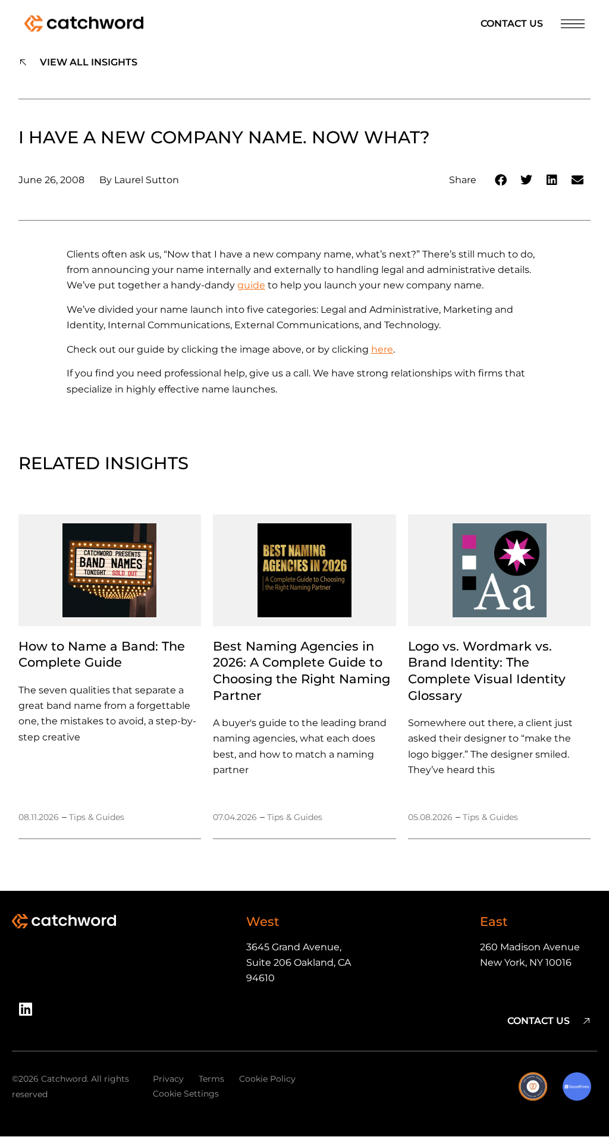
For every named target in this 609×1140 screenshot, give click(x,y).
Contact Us (512, 23)
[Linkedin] (30, 1013)
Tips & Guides (96, 817)
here (382, 349)
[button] (501, 180)
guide (251, 285)
